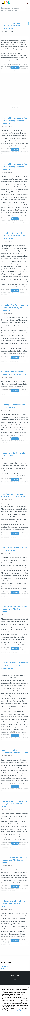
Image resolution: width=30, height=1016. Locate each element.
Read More (15, 149)
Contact (15, 981)
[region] (15, 1000)
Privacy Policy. (17, 1010)
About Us (15, 979)
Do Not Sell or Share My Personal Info (15, 1013)
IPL (2, 7)
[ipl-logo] (7, 3)
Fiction (2, 968)
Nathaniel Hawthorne (5, 966)
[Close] (28, 987)
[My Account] (27, 3)
